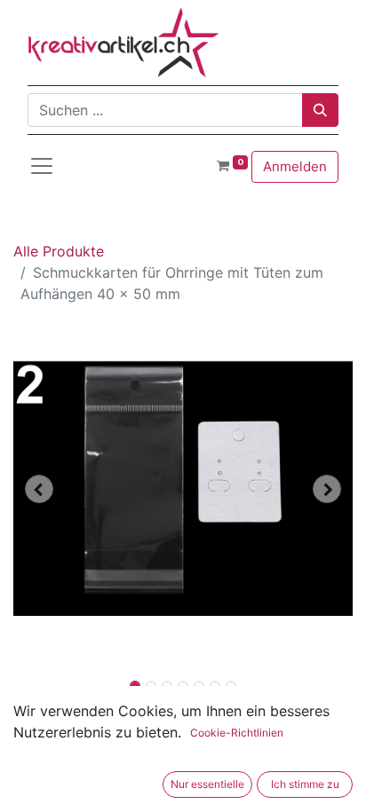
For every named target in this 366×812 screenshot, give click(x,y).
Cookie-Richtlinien (236, 732)
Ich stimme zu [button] (305, 784)
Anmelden (295, 166)
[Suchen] (320, 110)
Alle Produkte (58, 251)
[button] (38, 489)
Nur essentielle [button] (207, 784)
